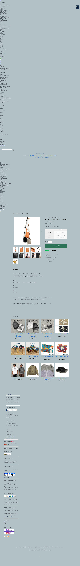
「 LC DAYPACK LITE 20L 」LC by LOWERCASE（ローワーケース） (33, 335)
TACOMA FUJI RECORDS (5, 17)
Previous (13, 231)
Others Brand (2, 34)
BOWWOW (2, 19)
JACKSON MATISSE (4, 77)
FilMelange (2, 21)
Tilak (1, 71)
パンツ (1, 43)
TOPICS (2, 51)
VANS (1, 32)
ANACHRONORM (3, 20)
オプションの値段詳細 (49, 259)
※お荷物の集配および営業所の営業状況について (42, 157)
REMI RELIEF (2, 78)
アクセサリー (2, 47)
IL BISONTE (2, 31)
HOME (3, 2)
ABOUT (1, 55)
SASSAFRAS (2, 72)
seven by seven (3, 24)
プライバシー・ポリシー (60, 547)
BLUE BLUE (2, 69)
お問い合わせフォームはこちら (12, 425)
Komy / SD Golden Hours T (18, 378)
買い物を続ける (48, 261)
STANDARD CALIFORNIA (5, 75)
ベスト (1, 40)
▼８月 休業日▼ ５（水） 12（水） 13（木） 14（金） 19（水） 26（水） (42, 155)
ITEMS (1, 36)
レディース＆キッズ (4, 49)
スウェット (2, 41)
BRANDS (2, 66)
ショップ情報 (23, 547)
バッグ (1, 45)
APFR (1, 30)
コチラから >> (34, 305)
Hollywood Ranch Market (5, 68)
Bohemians (2, 74)
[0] (40, 146)
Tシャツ (1, 37)
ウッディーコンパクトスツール (32, 356)
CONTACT (2, 56)
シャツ (1, 38)
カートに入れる (57, 245)
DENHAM (2, 81)
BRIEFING (2, 27)
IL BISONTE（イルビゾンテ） (20, 213)
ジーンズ (1, 44)
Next (41, 231)
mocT (1, 23)
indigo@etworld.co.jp (13, 423)
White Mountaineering (4, 28)
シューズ (1, 48)
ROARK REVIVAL (3, 18)
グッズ (1, 46)
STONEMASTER (3, 16)
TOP (13, 213)
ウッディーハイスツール (18, 356)
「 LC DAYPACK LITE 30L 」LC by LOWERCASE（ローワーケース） (18, 335)
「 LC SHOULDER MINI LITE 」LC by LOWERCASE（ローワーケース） (47, 335)
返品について (48, 255)
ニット (1, 42)
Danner (1, 33)
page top (16, 547)
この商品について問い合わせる (51, 254)
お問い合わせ (38, 547)
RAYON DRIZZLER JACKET (33, 378)
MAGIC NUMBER (3, 80)
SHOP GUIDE (3, 53)
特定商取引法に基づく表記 (50, 257)
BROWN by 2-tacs (3, 15)
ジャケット (2, 39)
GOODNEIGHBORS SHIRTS (5, 26)
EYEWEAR (2, 29)
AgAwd (1, 25)
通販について (30, 547)
